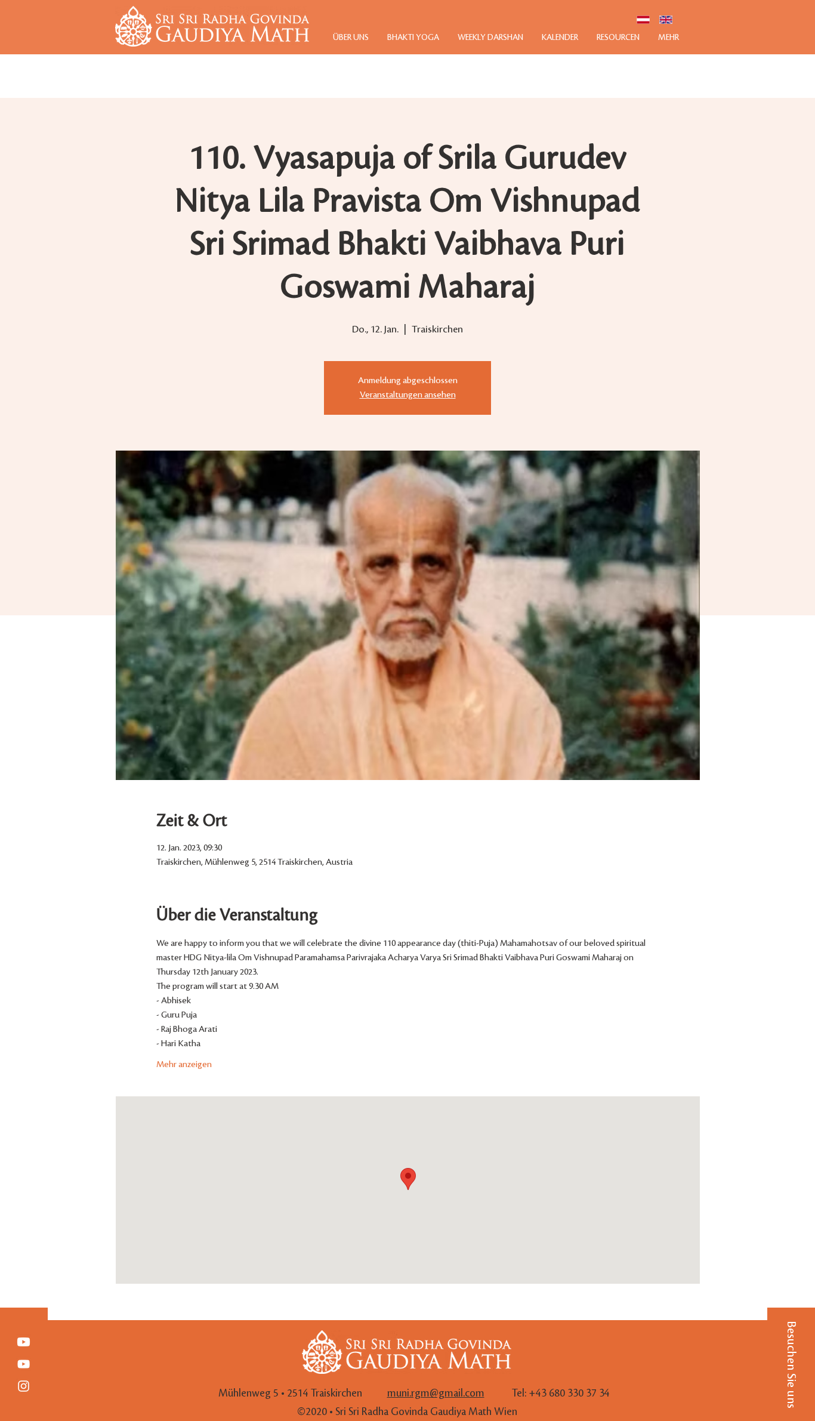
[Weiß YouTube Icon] (23, 1364)
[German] (643, 20)
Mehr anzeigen (184, 1064)
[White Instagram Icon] (23, 1386)
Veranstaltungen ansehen (408, 395)
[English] (666, 20)
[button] (791, 1364)
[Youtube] (23, 1341)
